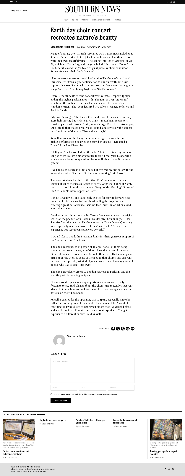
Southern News (76, 336)
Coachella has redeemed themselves (125, 421)
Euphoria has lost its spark (53, 420)
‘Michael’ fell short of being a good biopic (90, 421)
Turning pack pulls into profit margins (164, 452)
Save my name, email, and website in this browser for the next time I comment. (85, 394)
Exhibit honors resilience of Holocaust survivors (16, 452)
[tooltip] (167, 2)
